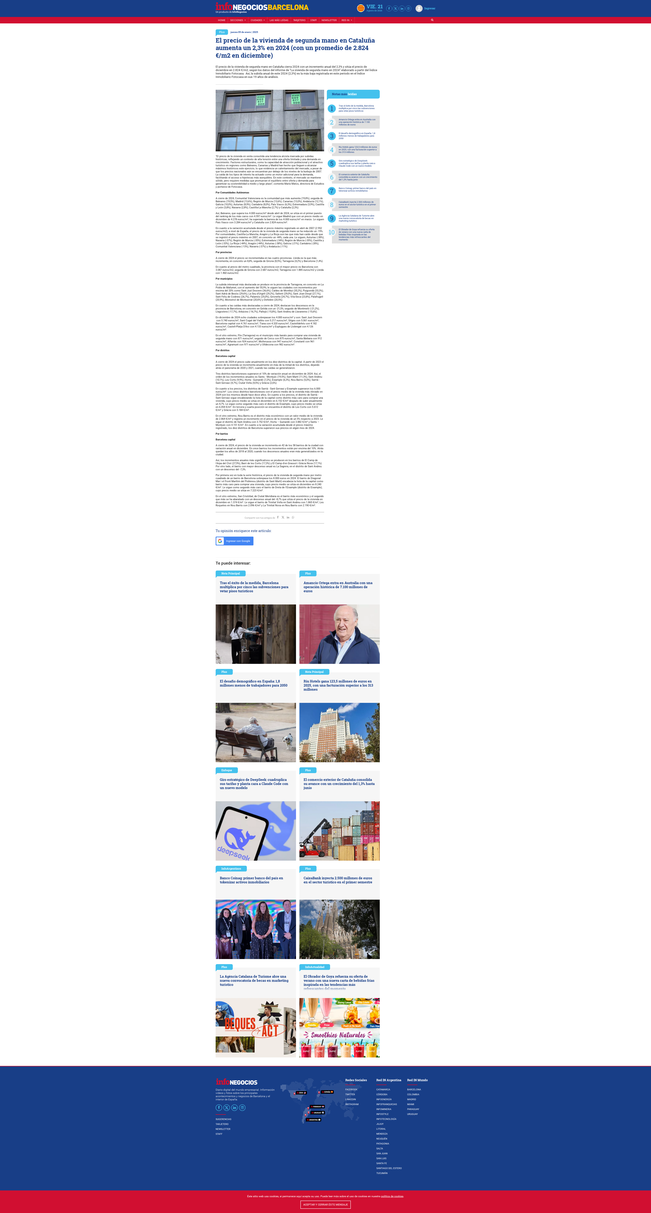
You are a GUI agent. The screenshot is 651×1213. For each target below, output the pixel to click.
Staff (313, 20)
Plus (222, 32)
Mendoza (382, 1133)
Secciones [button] (237, 20)
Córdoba (381, 1094)
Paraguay (413, 1109)
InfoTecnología (386, 1119)
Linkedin (350, 1099)
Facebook (351, 1089)
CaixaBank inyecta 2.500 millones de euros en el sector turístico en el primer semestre (357, 204)
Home (221, 20)
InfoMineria (383, 1109)
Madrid (411, 1099)
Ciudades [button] (257, 20)
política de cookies (392, 1196)
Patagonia (382, 1143)
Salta (379, 1148)
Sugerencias (223, 1119)
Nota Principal (230, 573)
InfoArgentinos (231, 868)
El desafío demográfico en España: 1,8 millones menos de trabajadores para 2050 (357, 136)
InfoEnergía (384, 1099)
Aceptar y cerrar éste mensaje (325, 1204)
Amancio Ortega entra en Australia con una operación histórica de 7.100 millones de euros (357, 122)
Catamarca (383, 1089)
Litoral (381, 1128)
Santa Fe (381, 1163)
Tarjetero (299, 20)
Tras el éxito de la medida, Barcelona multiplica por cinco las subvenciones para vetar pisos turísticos (357, 108)
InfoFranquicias (386, 1104)
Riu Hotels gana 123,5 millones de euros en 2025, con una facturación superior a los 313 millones (358, 149)
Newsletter (329, 20)
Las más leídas (279, 20)
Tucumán (382, 1173)
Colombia (413, 1094)
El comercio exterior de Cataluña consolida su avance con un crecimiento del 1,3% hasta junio (358, 177)
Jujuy (379, 1124)
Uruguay (412, 1114)
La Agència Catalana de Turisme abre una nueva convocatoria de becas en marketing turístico (356, 218)
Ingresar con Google (237, 541)
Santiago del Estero (389, 1168)
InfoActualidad (314, 967)
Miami (410, 1104)
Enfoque (226, 770)
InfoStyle (382, 1114)
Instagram (352, 1104)
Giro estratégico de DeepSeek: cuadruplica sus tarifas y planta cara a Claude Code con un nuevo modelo (357, 163)
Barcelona (414, 1089)
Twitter (350, 1094)
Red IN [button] (346, 20)
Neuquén (381, 1138)
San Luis (381, 1158)
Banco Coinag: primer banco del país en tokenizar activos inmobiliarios (357, 189)
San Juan (382, 1153)
